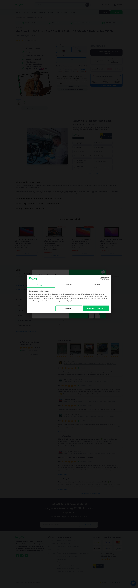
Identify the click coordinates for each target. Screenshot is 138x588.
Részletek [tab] (69, 284)
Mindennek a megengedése (96, 308)
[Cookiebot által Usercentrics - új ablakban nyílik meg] (101, 278)
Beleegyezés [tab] (41, 285)
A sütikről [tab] (97, 284)
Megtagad (68, 308)
